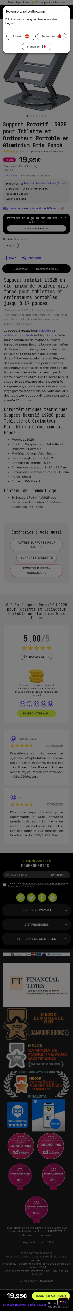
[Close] (65, 10)
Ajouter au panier (51, 1296)
